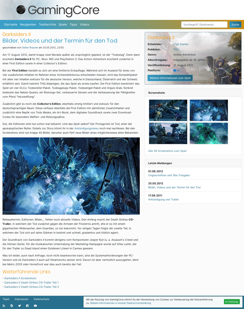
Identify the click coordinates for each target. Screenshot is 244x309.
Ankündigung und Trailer (163, 199)
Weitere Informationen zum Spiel (170, 78)
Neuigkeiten (28, 24)
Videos (84, 24)
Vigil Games (180, 44)
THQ (176, 49)
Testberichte (47, 24)
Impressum (21, 299)
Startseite (10, 24)
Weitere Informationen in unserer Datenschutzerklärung (120, 303)
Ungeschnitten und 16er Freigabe (169, 175)
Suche (235, 24)
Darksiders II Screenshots (20, 278)
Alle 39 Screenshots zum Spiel (167, 151)
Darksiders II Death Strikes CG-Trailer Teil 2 (32, 286)
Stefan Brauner (30, 47)
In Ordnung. (231, 301)
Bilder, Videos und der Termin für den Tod (174, 187)
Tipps (73, 24)
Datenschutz (41, 299)
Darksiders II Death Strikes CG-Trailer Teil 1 (31, 282)
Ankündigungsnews (86, 128)
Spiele (63, 24)
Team (6, 299)
